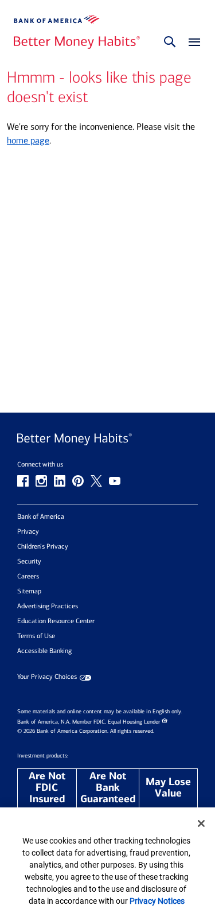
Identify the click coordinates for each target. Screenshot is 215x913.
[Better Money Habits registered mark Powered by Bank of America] (107, 439)
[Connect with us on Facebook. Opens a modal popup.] (23, 481)
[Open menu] (191, 43)
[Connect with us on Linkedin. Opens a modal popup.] (59, 481)
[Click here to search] (170, 42)
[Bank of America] (57, 19)
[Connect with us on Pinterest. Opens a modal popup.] (78, 481)
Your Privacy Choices (47, 677)
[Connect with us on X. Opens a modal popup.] (96, 481)
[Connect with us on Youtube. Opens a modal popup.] (114, 481)
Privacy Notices (157, 901)
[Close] (201, 823)
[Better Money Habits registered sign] (77, 42)
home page (28, 140)
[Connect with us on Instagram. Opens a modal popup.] (41, 481)
